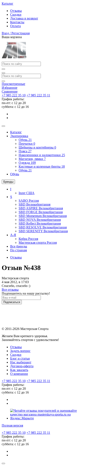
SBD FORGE (41, 212)
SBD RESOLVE (43, 227)
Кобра (28, 239)
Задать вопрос (20, 351)
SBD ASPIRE (41, 208)
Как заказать (19, 370)
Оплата (15, 26)
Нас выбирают (20, 362)
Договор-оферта (21, 366)
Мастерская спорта (38, 242)
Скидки (15, 14)
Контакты (17, 22)
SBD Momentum (43, 216)
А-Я (13, 235)
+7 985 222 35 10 (14, 95)
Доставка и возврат (24, 18)
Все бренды (18, 246)
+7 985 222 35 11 (38, 95)
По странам (18, 250)
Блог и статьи (20, 358)
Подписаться (11, 302)
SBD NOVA (40, 219)
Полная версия (12, 425)
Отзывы (16, 11)
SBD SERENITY (43, 231)
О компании (19, 374)
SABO (29, 200)
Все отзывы (10, 289)
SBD (34, 204)
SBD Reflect (40, 223)
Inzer (26, 193)
